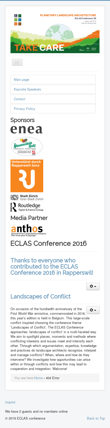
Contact (19, 98)
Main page (21, 79)
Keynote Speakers (27, 89)
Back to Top (96, 418)
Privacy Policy (24, 108)
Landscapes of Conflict (40, 296)
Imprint (10, 402)
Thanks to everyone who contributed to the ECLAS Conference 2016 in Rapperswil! (51, 266)
